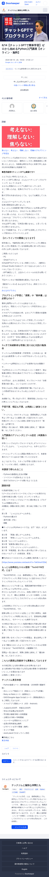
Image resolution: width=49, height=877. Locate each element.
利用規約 (24, 853)
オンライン (9, 69)
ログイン (6, 761)
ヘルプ (24, 848)
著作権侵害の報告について (24, 864)
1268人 (14, 789)
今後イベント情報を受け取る (24, 85)
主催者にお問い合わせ (24, 843)
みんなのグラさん (9, 290)
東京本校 (5, 740)
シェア (6, 748)
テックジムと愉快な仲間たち (18, 10)
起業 (36, 789)
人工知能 (14, 792)
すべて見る (43, 98)
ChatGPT (22, 792)
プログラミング (28, 789)
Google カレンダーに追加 (13, 62)
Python (42, 789)
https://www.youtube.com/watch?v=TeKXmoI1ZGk (24, 562)
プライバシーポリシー (24, 859)
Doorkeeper (29, 874)
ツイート (15, 748)
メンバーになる (20, 827)
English (24, 869)
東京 (21, 789)
